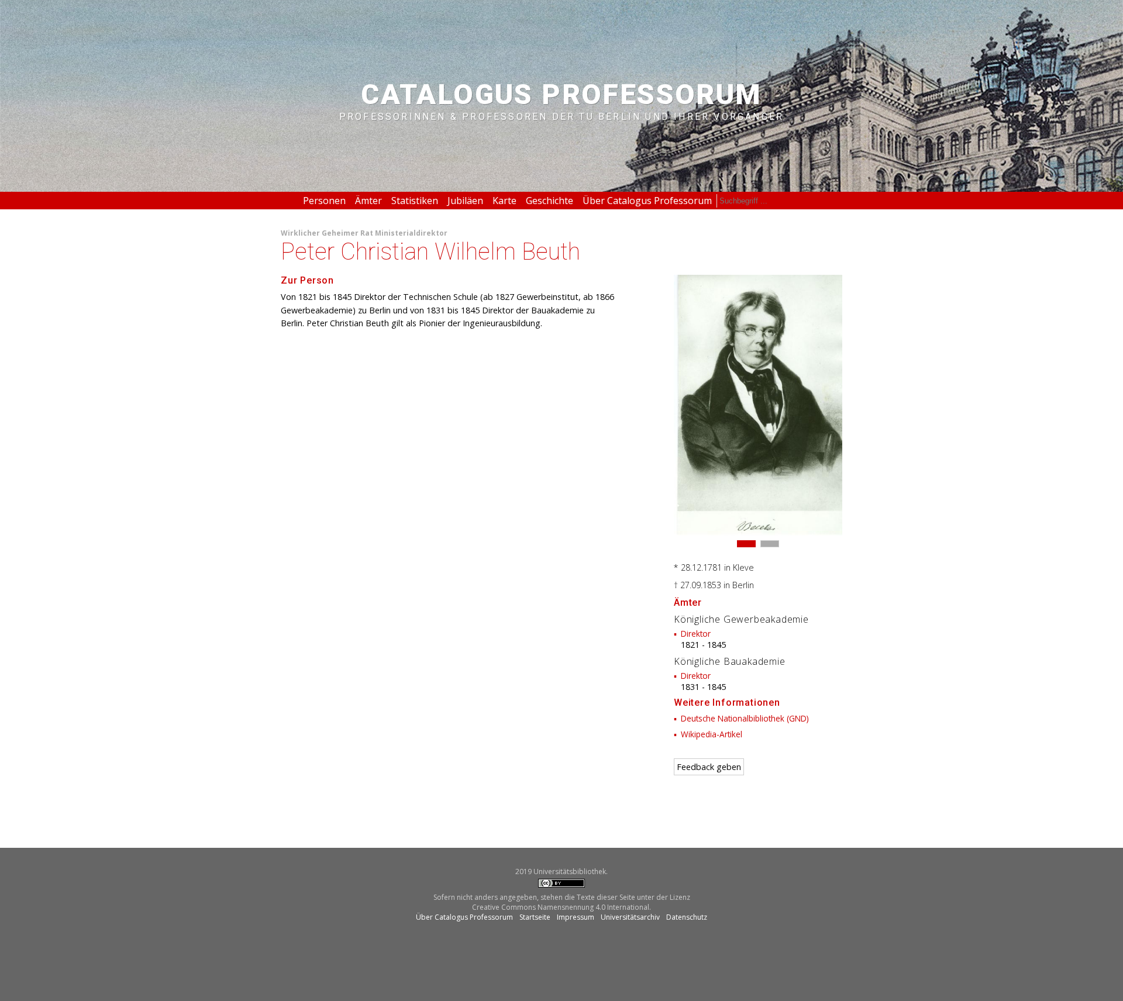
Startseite (534, 917)
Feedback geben (709, 766)
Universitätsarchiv (630, 917)
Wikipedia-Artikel (711, 734)
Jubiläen (465, 200)
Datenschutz (686, 917)
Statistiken (414, 200)
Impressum (575, 917)
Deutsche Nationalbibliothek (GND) (745, 718)
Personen (324, 200)
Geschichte (549, 200)
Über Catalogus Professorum (647, 200)
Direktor (696, 633)
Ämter (368, 200)
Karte (504, 200)
